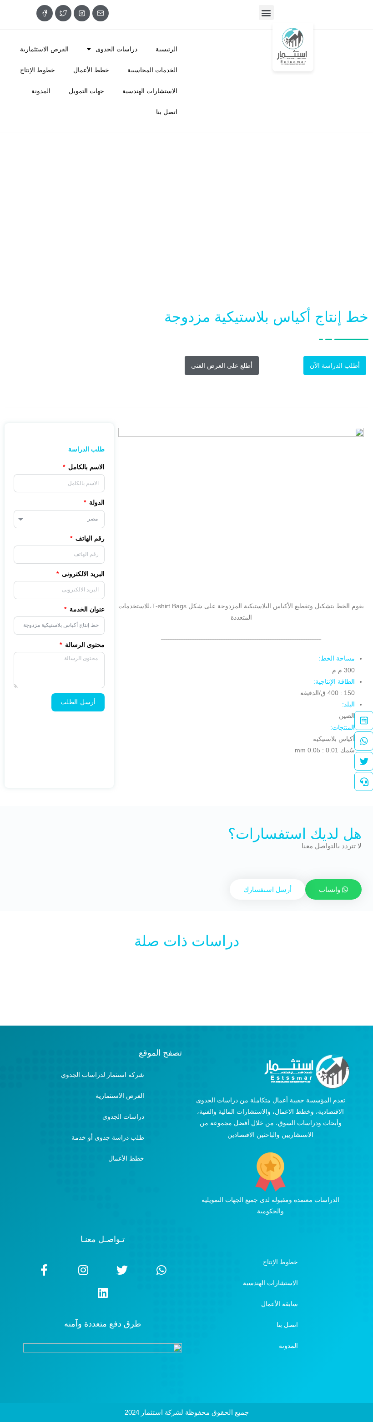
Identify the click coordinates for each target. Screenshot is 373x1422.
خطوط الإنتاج (37, 70)
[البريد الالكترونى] (100, 13)
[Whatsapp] (161, 1270)
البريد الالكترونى (82, 573)
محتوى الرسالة (84, 644)
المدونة (40, 91)
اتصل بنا (166, 111)
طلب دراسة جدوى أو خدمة (107, 1137)
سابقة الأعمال (279, 1303)
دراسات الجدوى (116, 49)
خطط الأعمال (91, 70)
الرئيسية (166, 49)
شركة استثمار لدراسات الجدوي (102, 1074)
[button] (266, 12)
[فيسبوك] (44, 13)
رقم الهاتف (89, 538)
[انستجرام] (82, 13)
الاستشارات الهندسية (149, 91)
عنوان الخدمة (86, 609)
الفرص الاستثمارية (44, 49)
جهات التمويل (86, 91)
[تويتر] (63, 13)
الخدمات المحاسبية (152, 70)
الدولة (96, 502)
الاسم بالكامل (85, 467)
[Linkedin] (102, 1293)
